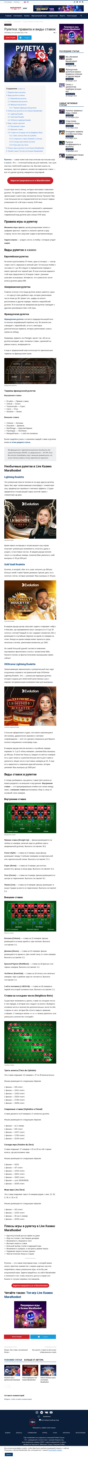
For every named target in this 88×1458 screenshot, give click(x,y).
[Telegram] (77, 1)
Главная (8, 16)
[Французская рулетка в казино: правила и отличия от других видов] (62, 70)
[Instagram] (74, 1)
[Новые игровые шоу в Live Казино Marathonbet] (48, 1370)
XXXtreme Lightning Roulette (20, 664)
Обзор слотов (70, 94)
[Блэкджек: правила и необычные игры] (62, 132)
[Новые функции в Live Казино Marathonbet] (30, 1370)
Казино (27, 16)
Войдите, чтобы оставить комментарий (18, 1399)
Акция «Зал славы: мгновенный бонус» (16, 1351)
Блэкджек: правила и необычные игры (74, 132)
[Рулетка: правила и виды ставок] (62, 111)
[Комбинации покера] (62, 156)
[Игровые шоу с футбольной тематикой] (12, 1370)
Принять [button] (8, 1454)
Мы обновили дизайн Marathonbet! (72, 59)
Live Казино (17, 16)
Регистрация (8, 2)
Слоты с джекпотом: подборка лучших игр (73, 87)
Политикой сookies (55, 1450)
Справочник (53, 16)
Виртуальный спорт (39, 16)
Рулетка (7, 160)
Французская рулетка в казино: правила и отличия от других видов (74, 72)
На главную (8, 21)
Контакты (16, 2)
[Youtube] (82, 1)
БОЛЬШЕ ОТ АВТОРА (33, 1360)
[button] (81, 16)
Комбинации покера (74, 155)
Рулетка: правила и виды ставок (74, 111)
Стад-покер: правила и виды (73, 122)
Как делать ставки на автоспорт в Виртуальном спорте (44, 1351)
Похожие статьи (13, 1360)
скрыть (21, 89)
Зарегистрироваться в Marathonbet (30, 180)
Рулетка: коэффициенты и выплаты (73, 144)
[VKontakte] (80, 1)
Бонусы (19, 1433)
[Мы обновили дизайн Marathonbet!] (62, 58)
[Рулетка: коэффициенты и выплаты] (62, 143)
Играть (62, 16)
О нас (55, 1433)
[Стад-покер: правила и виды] (62, 122)
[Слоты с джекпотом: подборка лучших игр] (62, 85)
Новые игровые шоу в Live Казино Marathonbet (48, 1380)
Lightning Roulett (13, 477)
